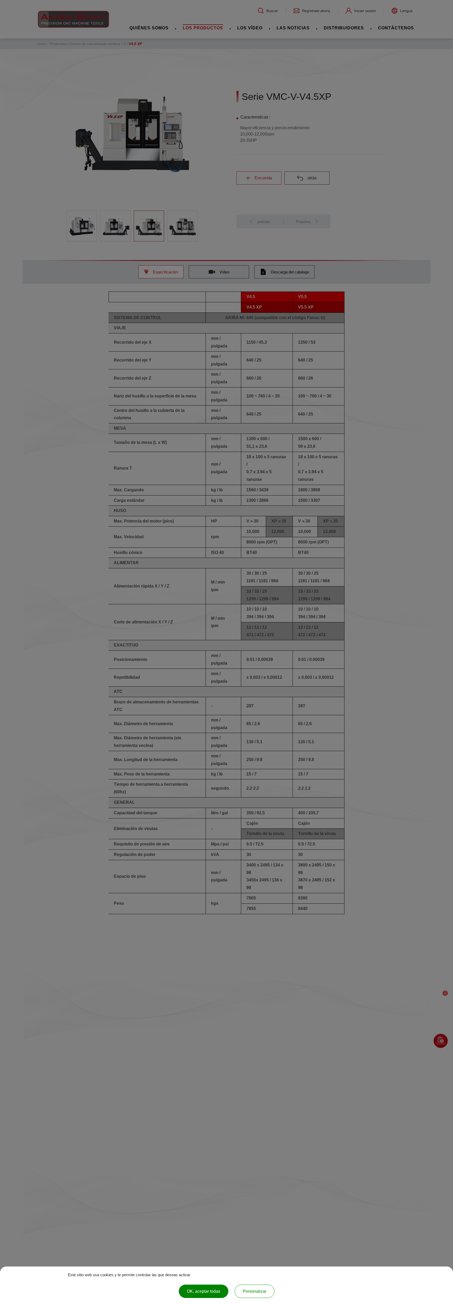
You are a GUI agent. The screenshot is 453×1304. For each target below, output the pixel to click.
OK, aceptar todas (203, 1291)
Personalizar (254, 1291)
